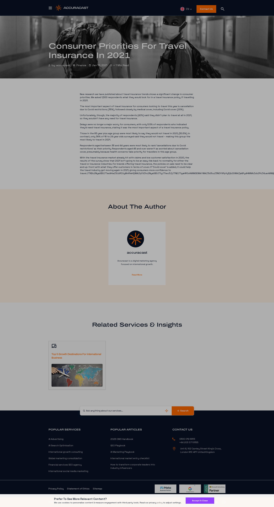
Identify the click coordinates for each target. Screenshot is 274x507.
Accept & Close (200, 500)
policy (160, 502)
